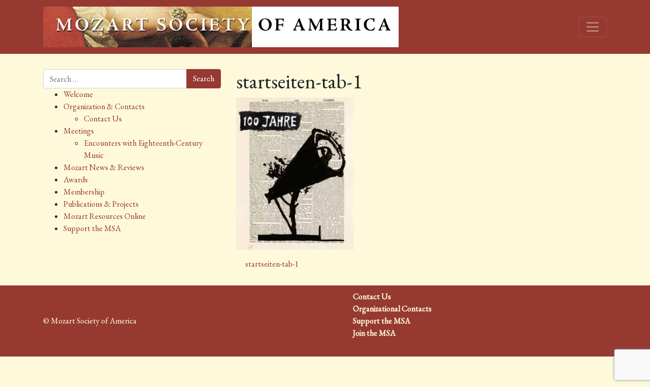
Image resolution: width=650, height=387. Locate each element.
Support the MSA (92, 228)
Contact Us (103, 118)
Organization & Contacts (104, 106)
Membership (84, 191)
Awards (75, 179)
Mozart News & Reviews (103, 167)
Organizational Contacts (392, 308)
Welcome (78, 94)
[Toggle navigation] (592, 27)
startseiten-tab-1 (271, 264)
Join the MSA (374, 333)
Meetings (78, 130)
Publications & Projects (101, 204)
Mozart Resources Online (104, 216)
